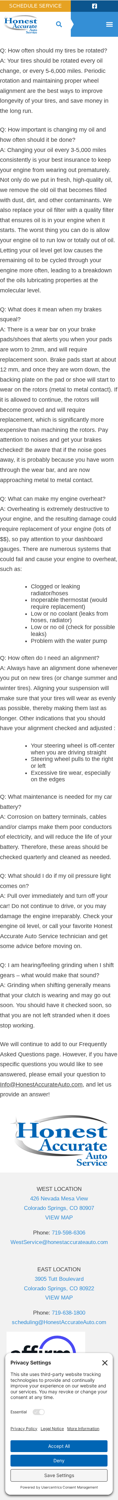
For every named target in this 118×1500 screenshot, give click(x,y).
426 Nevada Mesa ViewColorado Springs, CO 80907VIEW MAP (59, 1208)
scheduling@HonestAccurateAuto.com (59, 1322)
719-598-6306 (68, 1233)
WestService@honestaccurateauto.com (59, 1242)
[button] (58, 24)
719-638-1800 (68, 1313)
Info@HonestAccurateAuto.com (41, 1084)
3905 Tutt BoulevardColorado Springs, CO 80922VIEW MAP (59, 1288)
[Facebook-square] (94, 6)
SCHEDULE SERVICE (35, 6)
